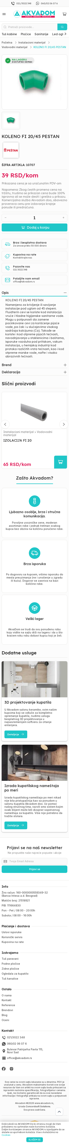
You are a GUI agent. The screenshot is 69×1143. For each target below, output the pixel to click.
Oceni (5, 1020)
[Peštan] (34, 150)
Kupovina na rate (13, 941)
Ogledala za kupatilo (15, 973)
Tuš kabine (9, 34)
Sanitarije (41, 34)
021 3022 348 (20, 269)
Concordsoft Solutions (38, 1106)
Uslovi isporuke (12, 932)
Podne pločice (11, 963)
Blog (4, 1015)
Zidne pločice (10, 968)
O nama (7, 995)
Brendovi (7, 1010)
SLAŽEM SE (35, 1139)
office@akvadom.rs (24, 281)
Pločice (26, 34)
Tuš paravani (10, 958)
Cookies (6, 1135)
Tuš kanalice (10, 978)
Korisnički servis (12, 937)
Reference (8, 1005)
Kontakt (6, 1000)
